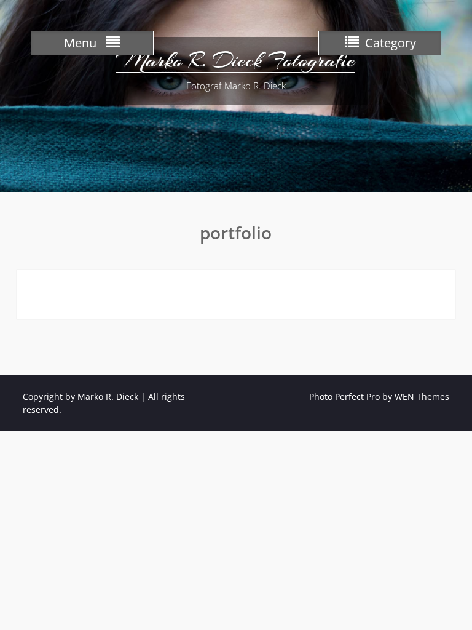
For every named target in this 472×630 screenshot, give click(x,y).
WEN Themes (422, 396)
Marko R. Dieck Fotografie (235, 60)
